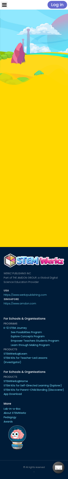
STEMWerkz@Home (16, 381)
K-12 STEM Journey (15, 328)
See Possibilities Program (26, 332)
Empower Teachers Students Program (35, 341)
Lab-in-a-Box (12, 409)
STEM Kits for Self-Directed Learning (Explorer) (33, 385)
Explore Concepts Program (28, 336)
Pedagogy (10, 417)
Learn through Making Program (30, 345)
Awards (8, 421)
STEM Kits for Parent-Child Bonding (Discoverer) (34, 390)
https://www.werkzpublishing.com (25, 295)
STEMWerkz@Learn (15, 354)
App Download (13, 394)
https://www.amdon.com (20, 303)
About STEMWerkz (15, 413)
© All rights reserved (34, 467)
